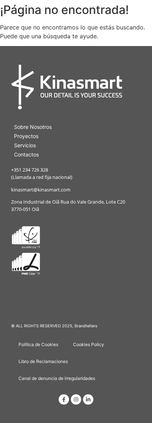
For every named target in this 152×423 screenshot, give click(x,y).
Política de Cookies (38, 344)
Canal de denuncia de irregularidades (56, 378)
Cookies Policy (88, 344)
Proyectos (26, 136)
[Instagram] (76, 399)
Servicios (25, 145)
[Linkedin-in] (88, 399)
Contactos (26, 154)
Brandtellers (86, 325)
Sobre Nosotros (33, 127)
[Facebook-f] (64, 399)
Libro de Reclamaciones (43, 361)
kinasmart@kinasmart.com (40, 189)
